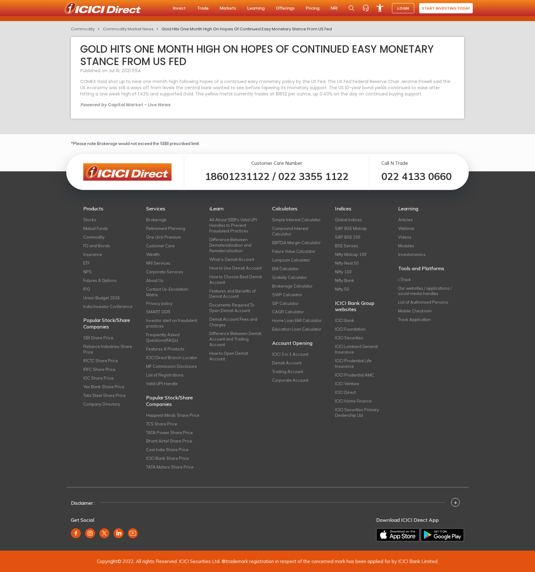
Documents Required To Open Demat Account (231, 307)
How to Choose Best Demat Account (235, 279)
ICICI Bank (344, 320)
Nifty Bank (344, 280)
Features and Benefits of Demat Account (232, 293)
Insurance (92, 254)
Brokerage (156, 219)
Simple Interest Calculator (296, 219)
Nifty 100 (343, 271)
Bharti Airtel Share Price (169, 440)
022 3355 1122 (313, 176)
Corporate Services (164, 271)
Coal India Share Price (167, 449)
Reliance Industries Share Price (107, 349)
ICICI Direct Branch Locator (171, 357)
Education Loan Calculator (296, 329)
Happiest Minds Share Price (172, 415)
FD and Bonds (96, 245)
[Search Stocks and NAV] (351, 8)
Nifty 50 (342, 289)
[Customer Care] (365, 8)
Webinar (406, 228)
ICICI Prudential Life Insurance (353, 363)
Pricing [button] (313, 8)
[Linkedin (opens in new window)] (119, 533)
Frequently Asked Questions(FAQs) (163, 337)
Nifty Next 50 (347, 263)
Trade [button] (203, 8)
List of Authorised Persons (423, 302)
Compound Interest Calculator (290, 231)
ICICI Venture (347, 383)
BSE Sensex (346, 245)
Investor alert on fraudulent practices (171, 323)
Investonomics (412, 254)
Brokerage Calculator (292, 286)
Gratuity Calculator (289, 277)
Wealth (153, 254)
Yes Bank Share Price (103, 386)
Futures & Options (100, 280)
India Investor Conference (108, 306)
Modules (406, 245)
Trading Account (287, 371)
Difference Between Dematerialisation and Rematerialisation (230, 245)
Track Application (414, 319)
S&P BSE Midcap (351, 228)
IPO (86, 289)
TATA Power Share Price (169, 432)
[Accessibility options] (380, 8)
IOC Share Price (98, 378)
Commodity (83, 29)
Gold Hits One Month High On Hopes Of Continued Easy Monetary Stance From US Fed (247, 29)
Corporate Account (290, 380)
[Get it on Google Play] (442, 534)
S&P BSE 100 (347, 237)
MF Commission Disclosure (171, 366)
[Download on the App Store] (398, 534)
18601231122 (237, 176)
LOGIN (403, 8)
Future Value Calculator (293, 251)
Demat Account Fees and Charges (233, 322)
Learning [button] (256, 8)
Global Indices (348, 219)
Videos (404, 237)
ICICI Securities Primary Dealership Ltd (357, 412)
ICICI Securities (349, 337)
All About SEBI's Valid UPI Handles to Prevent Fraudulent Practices (233, 225)
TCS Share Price (161, 423)
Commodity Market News (128, 29)
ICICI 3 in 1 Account (290, 354)
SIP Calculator (285, 303)
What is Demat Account (231, 259)
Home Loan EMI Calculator (297, 320)
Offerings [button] (285, 8)
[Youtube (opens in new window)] (133, 533)
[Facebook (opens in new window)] (76, 533)
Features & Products (165, 348)
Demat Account (287, 362)
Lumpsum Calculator (291, 259)
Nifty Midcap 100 (351, 254)
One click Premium (163, 237)
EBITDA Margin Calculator (296, 242)
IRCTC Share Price (100, 360)
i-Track (404, 279)
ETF (86, 263)
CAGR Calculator (288, 311)
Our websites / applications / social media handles (425, 291)
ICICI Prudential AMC (354, 374)
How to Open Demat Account (228, 356)
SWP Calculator (287, 294)
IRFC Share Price (99, 369)
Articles (405, 219)
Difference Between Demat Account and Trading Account (235, 339)
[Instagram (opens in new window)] (90, 533)
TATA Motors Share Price (170, 466)
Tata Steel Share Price (104, 395)
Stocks (89, 219)
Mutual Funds (95, 228)
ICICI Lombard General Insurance (356, 349)
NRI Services (158, 263)
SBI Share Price (98, 337)
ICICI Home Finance (353, 400)
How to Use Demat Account (235, 268)
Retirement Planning (165, 228)
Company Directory (101, 404)
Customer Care (160, 245)
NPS (87, 271)
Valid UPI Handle (162, 383)
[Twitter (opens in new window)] (104, 533)
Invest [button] (179, 8)
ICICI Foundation (350, 329)
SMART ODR (158, 311)
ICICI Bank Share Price (167, 458)
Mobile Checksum (415, 310)
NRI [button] (334, 8)
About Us (154, 280)
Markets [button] (228, 8)
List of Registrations (165, 374)
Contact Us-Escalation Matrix (167, 292)
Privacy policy (159, 303)
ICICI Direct (345, 392)
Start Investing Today (446, 8)
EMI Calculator (285, 268)
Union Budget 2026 (101, 297)
